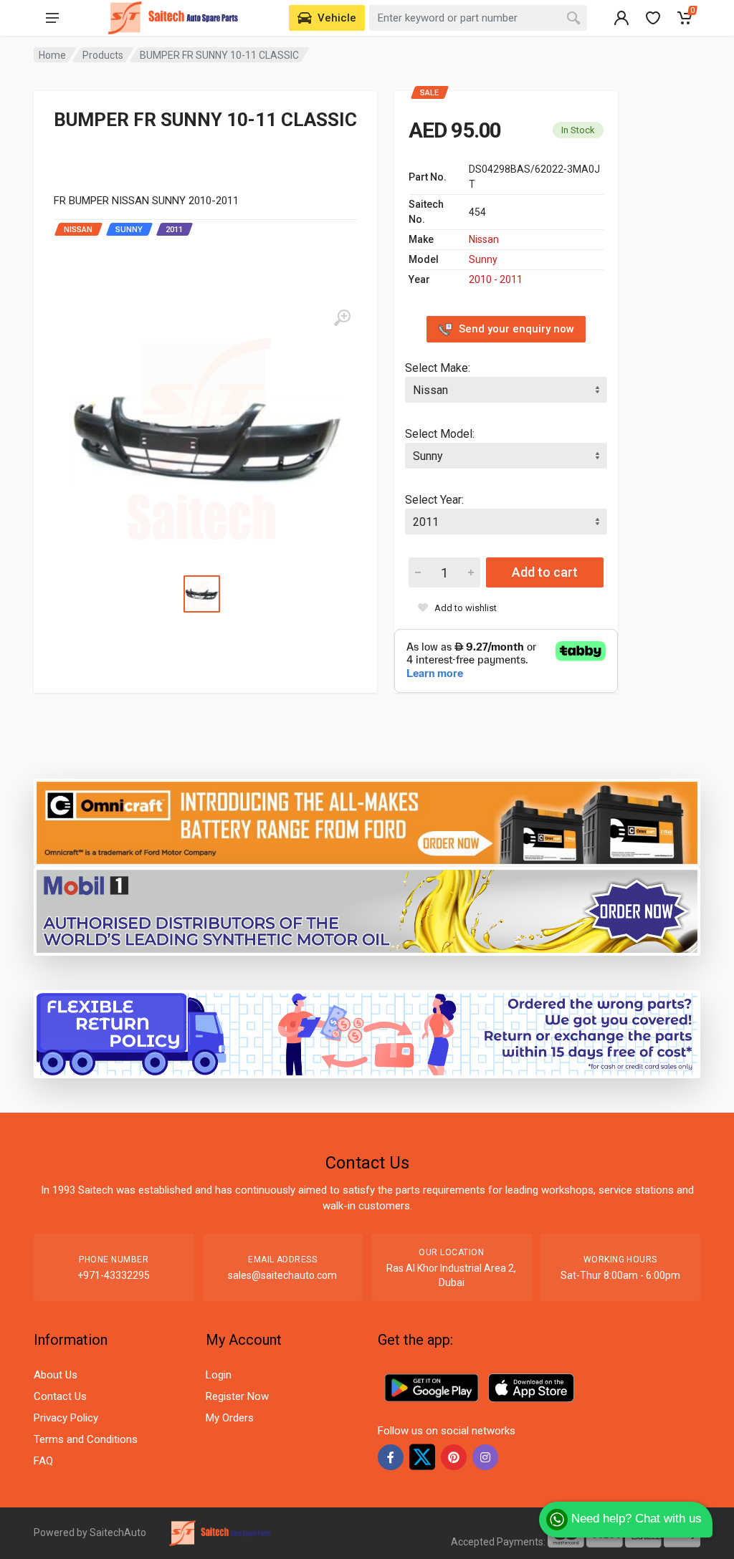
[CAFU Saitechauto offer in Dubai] (367, 910)
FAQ (43, 1460)
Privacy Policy (66, 1417)
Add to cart (545, 572)
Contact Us (60, 1396)
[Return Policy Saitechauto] (367, 1033)
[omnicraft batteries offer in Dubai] (367, 822)
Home (52, 55)
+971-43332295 (113, 1275)
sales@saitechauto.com (282, 1275)
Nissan (484, 239)
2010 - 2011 (496, 279)
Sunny (483, 259)
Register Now (237, 1396)
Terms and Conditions (86, 1439)
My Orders (230, 1417)
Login (219, 1374)
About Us (55, 1374)
